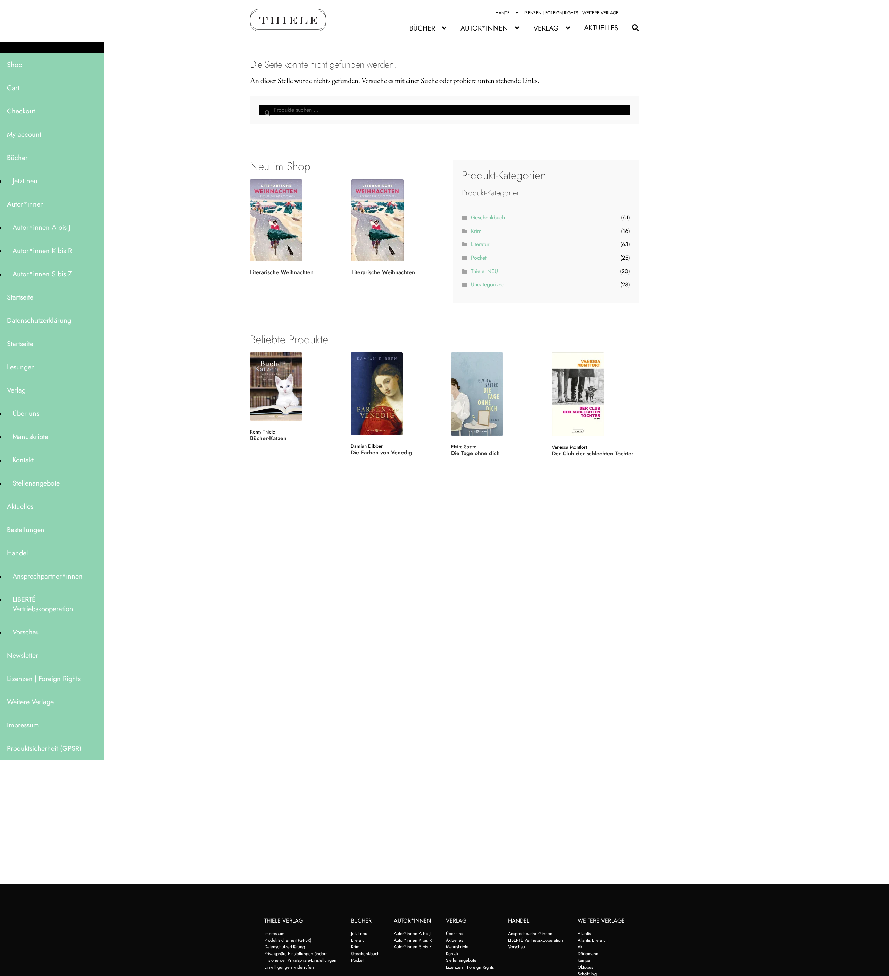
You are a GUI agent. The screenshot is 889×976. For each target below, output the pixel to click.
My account (24, 134)
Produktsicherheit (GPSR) (44, 748)
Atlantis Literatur (592, 940)
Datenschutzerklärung (39, 320)
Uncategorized (488, 284)
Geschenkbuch (488, 217)
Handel (504, 13)
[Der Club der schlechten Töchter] (595, 394)
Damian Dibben (367, 446)
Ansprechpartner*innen (48, 576)
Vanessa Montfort (569, 447)
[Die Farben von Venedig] (394, 393)
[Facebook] (627, 13)
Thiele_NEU (484, 271)
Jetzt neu (25, 181)
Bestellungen (25, 530)
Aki (580, 946)
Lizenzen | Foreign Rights (550, 13)
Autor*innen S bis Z (42, 274)
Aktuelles (601, 28)
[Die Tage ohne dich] (494, 394)
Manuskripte (30, 437)
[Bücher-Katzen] (293, 386)
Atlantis (584, 933)
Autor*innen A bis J (41, 227)
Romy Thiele (262, 431)
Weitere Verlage (600, 13)
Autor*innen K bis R (42, 251)
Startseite (20, 297)
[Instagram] (635, 13)
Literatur (480, 244)
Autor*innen (484, 28)
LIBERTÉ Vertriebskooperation (43, 604)
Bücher (422, 28)
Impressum (23, 725)
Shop (14, 65)
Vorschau (26, 632)
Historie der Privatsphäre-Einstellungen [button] (300, 960)
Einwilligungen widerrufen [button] (289, 967)
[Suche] (632, 28)
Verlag (546, 28)
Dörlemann (588, 953)
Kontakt (23, 460)
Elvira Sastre (463, 446)
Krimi (477, 231)
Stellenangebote (36, 483)
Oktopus (585, 967)
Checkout (21, 111)
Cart (13, 88)
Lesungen (21, 367)
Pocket (479, 258)
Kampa (584, 960)
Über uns (26, 414)
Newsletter (22, 655)
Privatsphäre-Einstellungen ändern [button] (296, 953)
